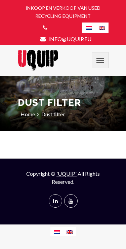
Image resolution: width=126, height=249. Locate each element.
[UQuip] (38, 60)
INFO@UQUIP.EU (69, 39)
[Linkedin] (55, 201)
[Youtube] (71, 201)
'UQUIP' (66, 173)
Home (27, 114)
